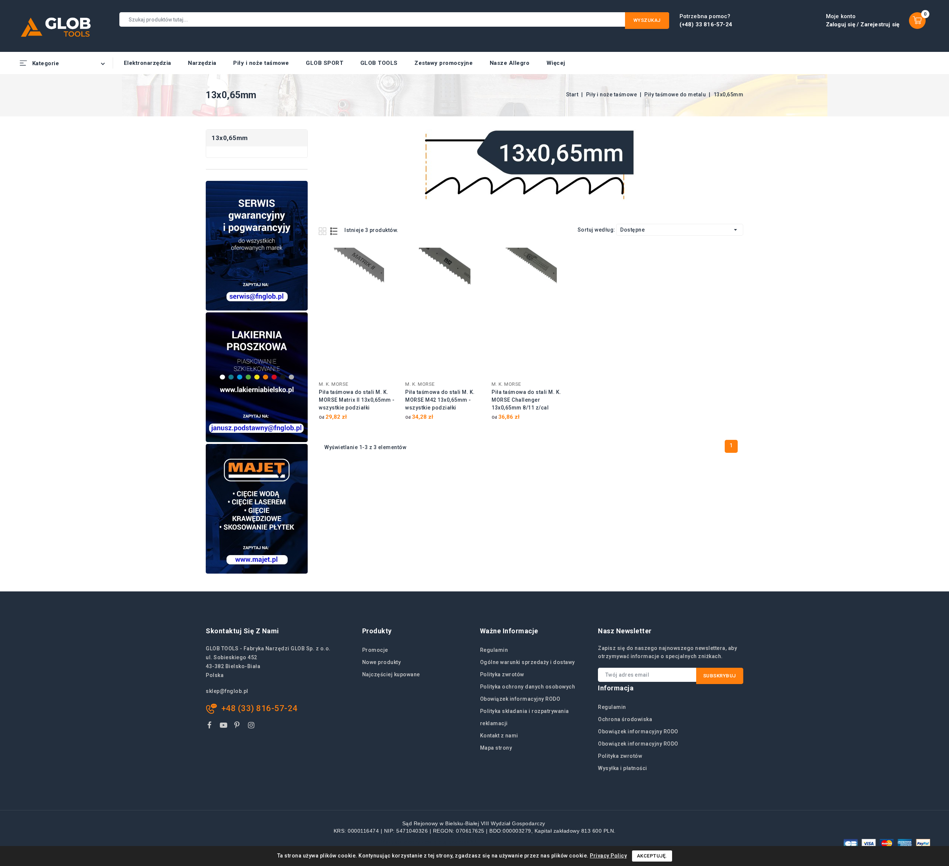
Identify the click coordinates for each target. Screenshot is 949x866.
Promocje (375, 650)
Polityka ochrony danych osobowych (527, 687)
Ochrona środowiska (625, 719)
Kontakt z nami (499, 736)
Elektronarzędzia (147, 63)
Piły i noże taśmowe (261, 63)
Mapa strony (496, 748)
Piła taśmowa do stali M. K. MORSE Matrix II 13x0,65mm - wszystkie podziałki (357, 400)
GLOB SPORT (324, 63)
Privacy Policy (608, 856)
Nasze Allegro (510, 63)
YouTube (224, 726)
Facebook (210, 726)
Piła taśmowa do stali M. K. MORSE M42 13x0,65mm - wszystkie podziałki (440, 400)
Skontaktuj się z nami (242, 631)
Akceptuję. (652, 856)
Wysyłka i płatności (622, 768)
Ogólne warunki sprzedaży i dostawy (527, 662)
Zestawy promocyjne (443, 63)
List (334, 231)
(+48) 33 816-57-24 (706, 24)
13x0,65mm (230, 138)
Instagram (252, 726)
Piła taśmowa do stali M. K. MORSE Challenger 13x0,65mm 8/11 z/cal (526, 400)
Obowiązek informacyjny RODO (520, 699)
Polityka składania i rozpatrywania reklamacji (524, 717)
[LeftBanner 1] (257, 246)
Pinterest (238, 726)
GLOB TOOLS (379, 63)
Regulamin (494, 650)
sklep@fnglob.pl (227, 691)
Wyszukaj (647, 20)
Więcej (555, 63)
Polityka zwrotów (502, 674)
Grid (323, 231)
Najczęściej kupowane (391, 674)
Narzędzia (202, 63)
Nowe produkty (381, 662)
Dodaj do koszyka (387, 256)
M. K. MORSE (333, 384)
